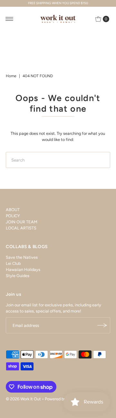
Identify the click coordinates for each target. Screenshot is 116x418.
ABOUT (13, 209)
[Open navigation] (10, 19)
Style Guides (17, 275)
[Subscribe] (102, 325)
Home (11, 76)
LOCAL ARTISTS (21, 228)
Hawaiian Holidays (23, 269)
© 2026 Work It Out (23, 398)
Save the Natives (22, 257)
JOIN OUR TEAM (21, 221)
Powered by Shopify (63, 398)
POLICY (13, 215)
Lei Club (13, 263)
